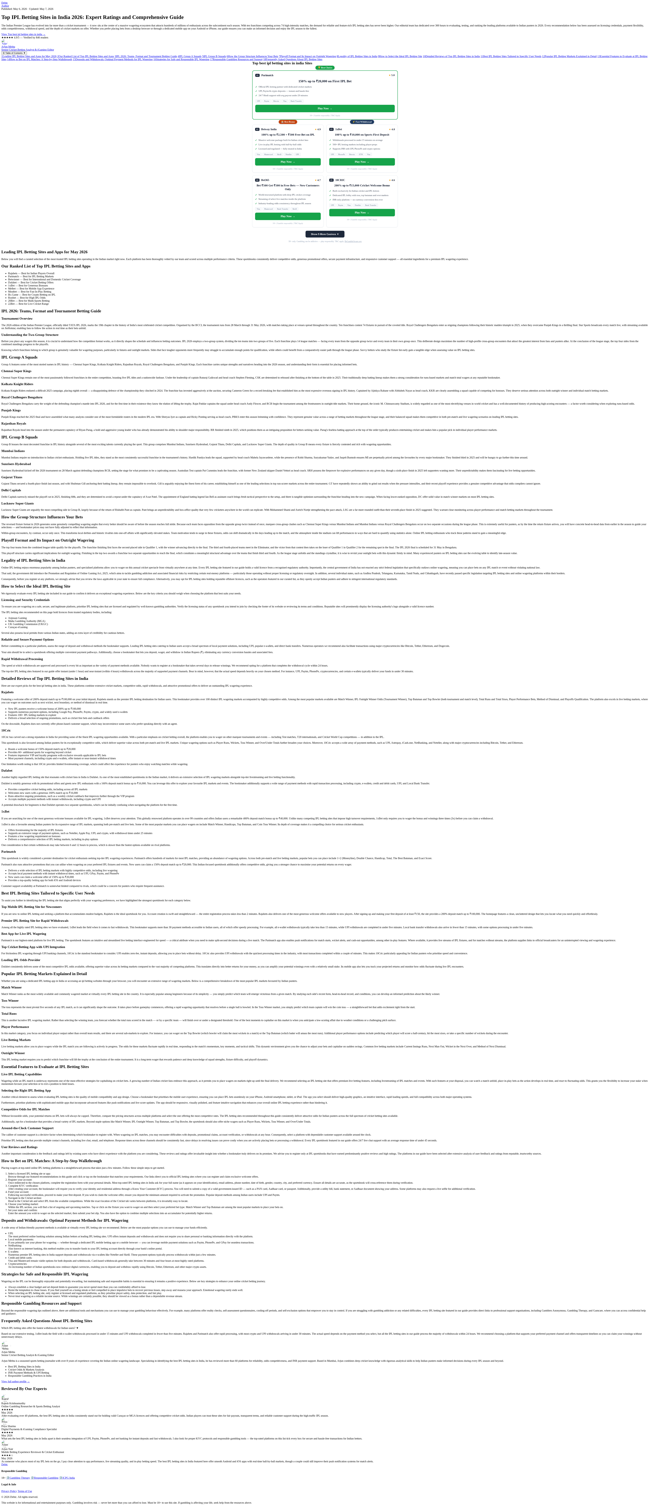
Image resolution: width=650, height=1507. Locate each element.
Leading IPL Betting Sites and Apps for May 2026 (29, 56)
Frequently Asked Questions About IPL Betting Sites (292, 59)
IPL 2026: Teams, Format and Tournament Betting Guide (146, 56)
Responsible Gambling (44, 1477)
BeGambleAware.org (353, 241)
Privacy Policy (9, 1491)
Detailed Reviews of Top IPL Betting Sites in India (451, 56)
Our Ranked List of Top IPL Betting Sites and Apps (85, 56)
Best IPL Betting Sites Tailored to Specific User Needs (511, 56)
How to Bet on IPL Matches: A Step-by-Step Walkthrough (39, 59)
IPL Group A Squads (189, 56)
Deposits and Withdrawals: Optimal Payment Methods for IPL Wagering (113, 59)
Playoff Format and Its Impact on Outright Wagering (307, 56)
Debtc (4, 2)
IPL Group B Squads (214, 56)
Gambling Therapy (18, 1477)
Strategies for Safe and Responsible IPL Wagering (181, 59)
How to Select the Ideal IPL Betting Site (400, 56)
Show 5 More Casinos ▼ (325, 234)
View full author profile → (15, 1381)
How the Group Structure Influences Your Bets (252, 56)
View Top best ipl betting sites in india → (23, 34)
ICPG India (67, 1477)
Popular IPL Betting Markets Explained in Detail (569, 56)
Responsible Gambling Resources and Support (236, 59)
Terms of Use (25, 1491)
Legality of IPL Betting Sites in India (357, 56)
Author (5, 5)
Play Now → (325, 108)
